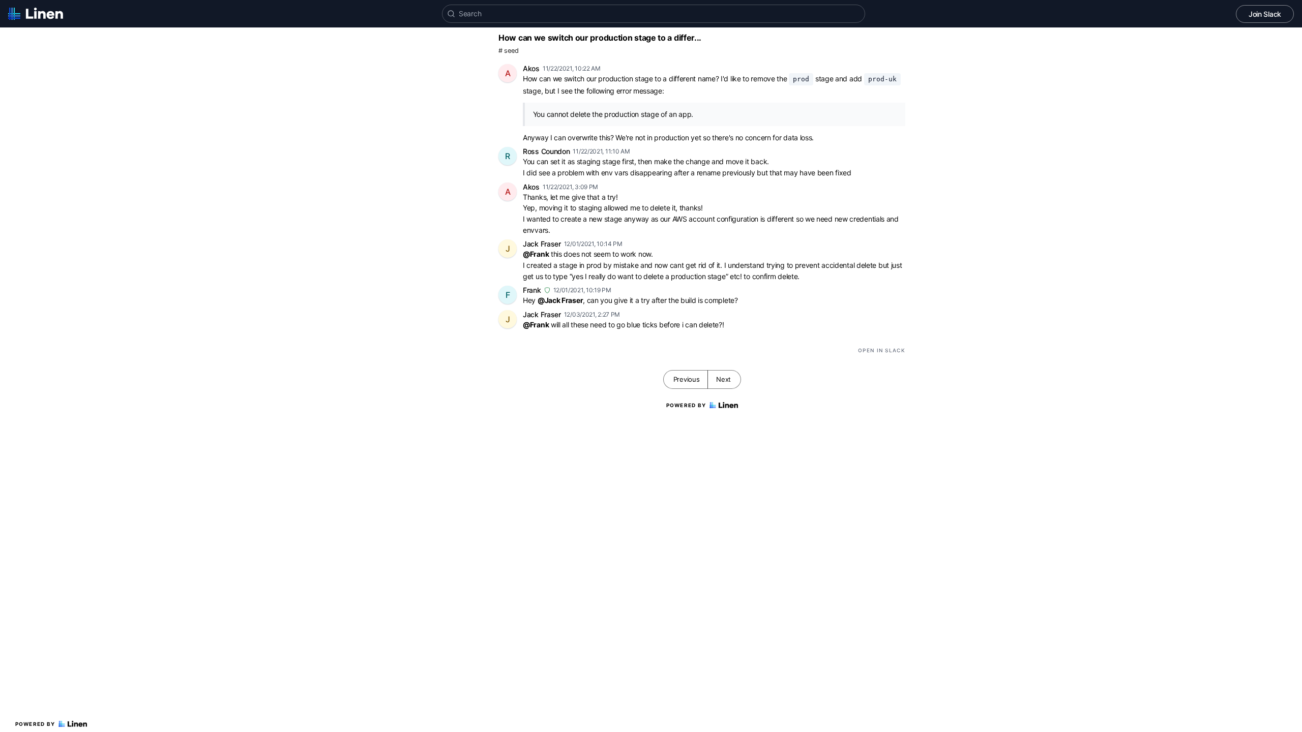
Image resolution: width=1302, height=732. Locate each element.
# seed (508, 50)
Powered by (35, 724)
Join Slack (1265, 14)
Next (723, 379)
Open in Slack (881, 350)
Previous (686, 379)
